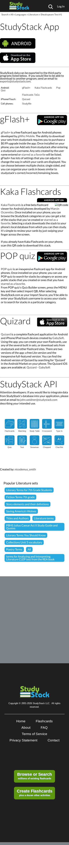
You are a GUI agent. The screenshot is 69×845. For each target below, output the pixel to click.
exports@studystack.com (15, 81)
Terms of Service (34, 734)
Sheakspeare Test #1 (51, 14)
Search (4, 14)
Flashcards (44, 721)
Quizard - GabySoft (38, 367)
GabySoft (58, 338)
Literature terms (44, 518)
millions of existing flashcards (34, 776)
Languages (20, 14)
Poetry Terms (14, 549)
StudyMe (26, 103)
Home (20, 721)
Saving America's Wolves (21, 511)
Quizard (26, 99)
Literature (33, 14)
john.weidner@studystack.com (38, 399)
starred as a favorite (33, 154)
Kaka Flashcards (43, 87)
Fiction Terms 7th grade (20, 497)
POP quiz (6, 269)
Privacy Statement (23, 740)
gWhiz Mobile (26, 136)
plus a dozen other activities (34, 793)
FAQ (44, 727)
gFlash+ (26, 87)
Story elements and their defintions (27, 504)
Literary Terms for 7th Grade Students (29, 490)
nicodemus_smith (25, 469)
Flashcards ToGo (31, 95)
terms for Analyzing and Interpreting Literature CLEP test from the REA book (30, 558)
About (25, 727)
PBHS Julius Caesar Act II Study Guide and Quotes (32, 527)
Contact (53, 740)
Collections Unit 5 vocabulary (24, 542)
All (11, 14)
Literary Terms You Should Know (26, 535)
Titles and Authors (17, 518)
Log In (61, 6)
